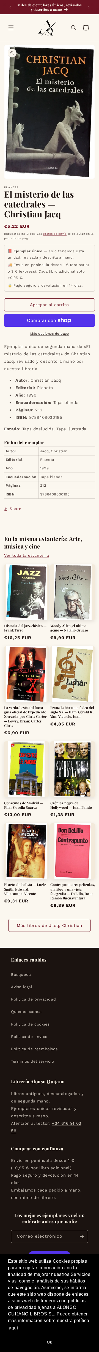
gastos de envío (55, 233)
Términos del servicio (32, 1061)
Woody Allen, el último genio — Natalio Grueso (69, 628)
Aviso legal (21, 987)
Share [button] (15, 508)
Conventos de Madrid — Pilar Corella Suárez (23, 805)
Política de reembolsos (34, 1049)
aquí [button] (13, 1328)
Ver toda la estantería (26, 555)
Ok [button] (49, 1342)
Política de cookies (30, 1024)
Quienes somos (26, 1011)
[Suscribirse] (82, 1236)
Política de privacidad (33, 999)
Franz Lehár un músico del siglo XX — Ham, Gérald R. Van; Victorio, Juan (72, 712)
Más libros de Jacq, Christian (49, 925)
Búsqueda (21, 974)
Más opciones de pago (49, 334)
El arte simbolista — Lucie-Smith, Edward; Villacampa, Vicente (26, 889)
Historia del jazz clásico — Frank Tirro (25, 628)
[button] (11, 28)
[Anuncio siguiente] (89, 7)
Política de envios (29, 1036)
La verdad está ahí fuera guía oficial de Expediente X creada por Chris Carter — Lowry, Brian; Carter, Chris (25, 716)
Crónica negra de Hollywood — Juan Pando (71, 805)
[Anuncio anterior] (10, 7)
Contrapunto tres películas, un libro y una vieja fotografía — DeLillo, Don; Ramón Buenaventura (72, 891)
